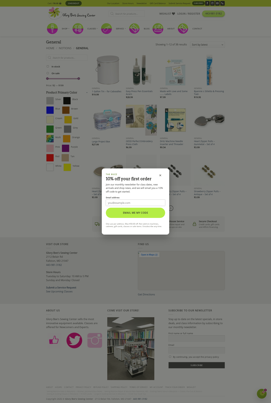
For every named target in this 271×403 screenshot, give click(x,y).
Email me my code (135, 212)
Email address (113, 197)
